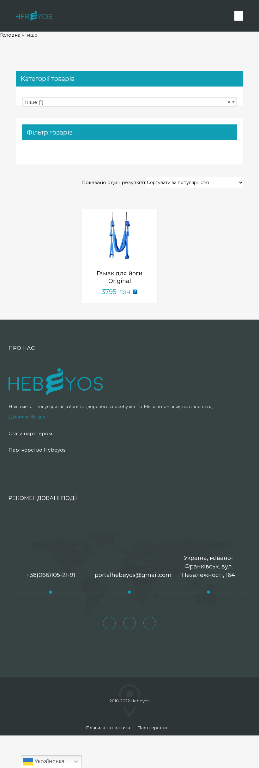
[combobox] (129, 102)
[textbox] (129, 102)
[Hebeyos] (34, 16)
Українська (49, 761)
